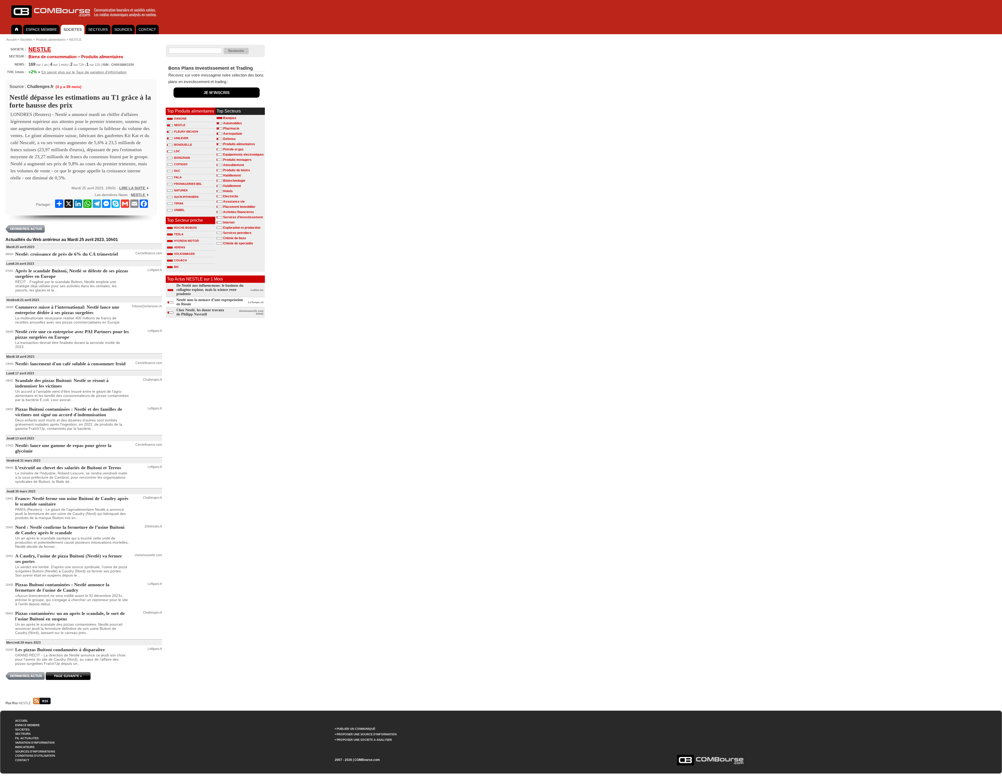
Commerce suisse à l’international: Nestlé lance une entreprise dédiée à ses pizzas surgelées (67, 309)
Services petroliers (237, 233)
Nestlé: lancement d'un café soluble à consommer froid (70, 363)
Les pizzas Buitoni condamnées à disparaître (60, 649)
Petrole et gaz (233, 149)
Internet (229, 222)
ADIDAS (179, 247)
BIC (176, 266)
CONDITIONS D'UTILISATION (35, 755)
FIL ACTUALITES (27, 738)
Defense (229, 139)
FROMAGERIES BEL (188, 183)
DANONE (180, 118)
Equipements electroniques (243, 154)
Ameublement (233, 165)
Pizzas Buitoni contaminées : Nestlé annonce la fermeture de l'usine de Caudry (62, 587)
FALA (178, 177)
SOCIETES (72, 29)
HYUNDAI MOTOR (186, 240)
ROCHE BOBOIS (185, 227)
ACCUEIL (21, 720)
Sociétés (26, 40)
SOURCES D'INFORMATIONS (35, 751)
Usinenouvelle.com (148, 555)
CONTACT (147, 29)
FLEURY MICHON (186, 131)
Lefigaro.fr (155, 270)
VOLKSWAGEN (184, 253)
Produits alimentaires (51, 40)
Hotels (228, 191)
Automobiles (232, 123)
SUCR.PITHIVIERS (186, 196)
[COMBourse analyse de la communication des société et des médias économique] (87, 20)
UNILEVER (181, 138)
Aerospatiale (232, 134)
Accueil (11, 40)
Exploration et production (241, 228)
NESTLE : (26, 703)
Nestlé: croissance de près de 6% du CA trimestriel (66, 254)
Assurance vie (234, 201)
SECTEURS (98, 29)
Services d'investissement (243, 217)
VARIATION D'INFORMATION (35, 742)
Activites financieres (238, 212)
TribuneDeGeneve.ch (147, 306)
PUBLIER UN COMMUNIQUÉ (356, 728)
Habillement (232, 175)
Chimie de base (234, 238)
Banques (229, 118)
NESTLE (75, 40)
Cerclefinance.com (148, 253)
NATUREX (181, 190)
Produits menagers (237, 160)
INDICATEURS (24, 747)
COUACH (180, 260)
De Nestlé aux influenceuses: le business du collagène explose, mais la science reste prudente (209, 290)
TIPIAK (178, 203)
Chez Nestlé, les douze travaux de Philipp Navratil (200, 312)
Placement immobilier (239, 207)
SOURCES (123, 29)
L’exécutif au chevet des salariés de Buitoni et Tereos (68, 467)
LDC (177, 151)
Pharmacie (231, 128)
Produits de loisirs (236, 170)
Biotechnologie (234, 181)
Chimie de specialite (238, 243)
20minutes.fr (153, 526)
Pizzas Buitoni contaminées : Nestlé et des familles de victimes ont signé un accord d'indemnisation (68, 412)
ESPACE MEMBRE (41, 29)
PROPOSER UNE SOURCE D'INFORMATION (367, 734)
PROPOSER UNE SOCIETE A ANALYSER (364, 739)
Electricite (230, 196)
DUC (177, 170)
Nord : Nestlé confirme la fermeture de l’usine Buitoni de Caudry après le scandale (69, 530)
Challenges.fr (40, 86)
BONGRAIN (182, 157)
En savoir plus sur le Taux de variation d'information (84, 72)
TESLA (178, 234)
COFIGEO (181, 164)
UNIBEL (179, 210)
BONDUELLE (183, 144)
